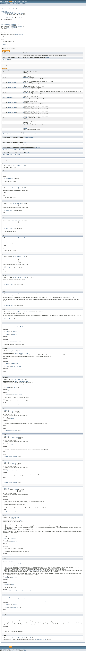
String (4, 128)
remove (24, 117)
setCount (25, 121)
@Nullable (18, 350)
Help (26, 1)
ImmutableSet (5, 90)
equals (24, 92)
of (23, 100)
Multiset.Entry (6, 59)
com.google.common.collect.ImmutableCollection (14, 13)
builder (24, 75)
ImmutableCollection (11, 27)
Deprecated (19, 1)
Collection (18, 17)
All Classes (24, 3)
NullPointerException (8, 178)
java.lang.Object (4, 11)
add (23, 71)
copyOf (24, 82)
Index (23, 1)
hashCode (25, 95)
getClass (12, 144)
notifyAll (21, 144)
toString (25, 128)
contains (25, 77)
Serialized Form (5, 44)
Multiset (4, 17)
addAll (6, 133)
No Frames (18, 3)
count (6, 149)
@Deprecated (6, 410)
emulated (11, 25)
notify (16, 144)
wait (25, 144)
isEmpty (11, 154)
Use (13, 1)
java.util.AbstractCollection (8, 12)
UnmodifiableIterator (7, 97)
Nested (5, 650)
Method (13, 650)
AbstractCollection (28, 137)
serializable (12, 24)
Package (6, 1)
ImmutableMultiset (17, 26)
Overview (2, 1)
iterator (25, 97)
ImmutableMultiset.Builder (29, 54)
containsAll (25, 80)
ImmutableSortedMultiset (7, 21)
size (15, 154)
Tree (15, 1)
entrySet (25, 90)
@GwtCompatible (5, 24)
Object (28, 77)
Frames (13, 3)
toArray (31, 133)
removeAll (22, 133)
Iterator (28, 87)
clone (4, 144)
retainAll (27, 133)
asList (10, 133)
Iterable (13, 17)
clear (14, 133)
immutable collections (19, 34)
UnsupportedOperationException (11, 430)
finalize (8, 144)
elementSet (10, 149)
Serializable (9, 17)
